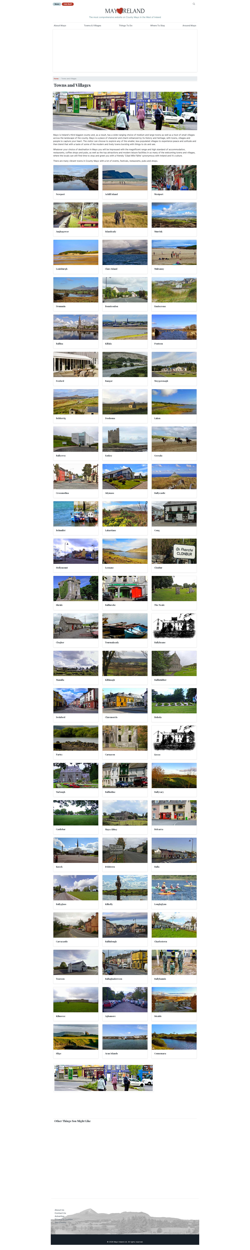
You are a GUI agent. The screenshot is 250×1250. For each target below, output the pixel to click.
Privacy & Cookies (64, 1219)
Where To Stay (157, 25)
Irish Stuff (68, 4)
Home (56, 79)
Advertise (59, 1216)
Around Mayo (189, 25)
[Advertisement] (125, 51)
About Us (59, 1210)
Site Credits (60, 1222)
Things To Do (125, 25)
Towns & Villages (92, 25)
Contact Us (60, 1213)
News (57, 4)
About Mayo (60, 25)
